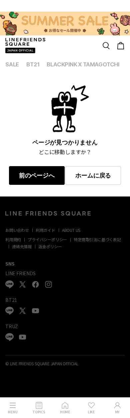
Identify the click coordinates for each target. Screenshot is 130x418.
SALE (12, 64)
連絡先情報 (22, 246)
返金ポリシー (50, 246)
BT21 (32, 64)
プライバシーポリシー (47, 239)
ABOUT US (71, 230)
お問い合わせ (17, 230)
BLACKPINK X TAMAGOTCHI (83, 64)
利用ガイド (45, 230)
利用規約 (13, 239)
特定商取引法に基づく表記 (97, 239)
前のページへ (37, 175)
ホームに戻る (93, 175)
